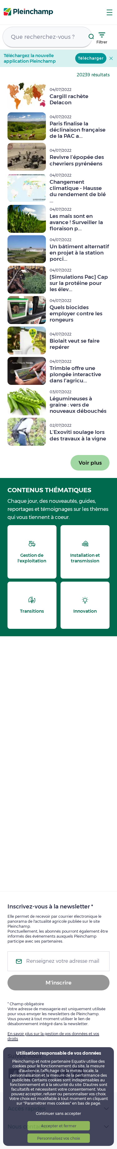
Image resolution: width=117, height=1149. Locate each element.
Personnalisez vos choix (58, 1138)
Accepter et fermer (58, 1126)
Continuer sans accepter (58, 1113)
